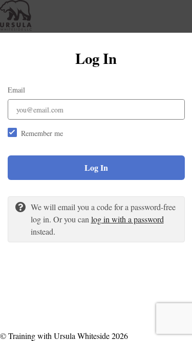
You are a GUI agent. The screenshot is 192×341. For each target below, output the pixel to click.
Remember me (42, 133)
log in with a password (127, 219)
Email (16, 90)
